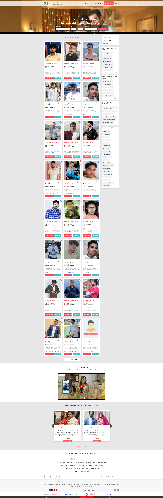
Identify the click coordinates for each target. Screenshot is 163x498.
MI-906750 (54, 300)
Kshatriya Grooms (90, 462)
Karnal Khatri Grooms (107, 64)
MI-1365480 (73, 339)
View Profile (57, 77)
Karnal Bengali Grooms (108, 87)
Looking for (58, 26)
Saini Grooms (85, 468)
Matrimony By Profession (89, 481)
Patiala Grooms (106, 154)
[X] (52, 490)
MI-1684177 (54, 142)
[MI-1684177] (53, 130)
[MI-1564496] (72, 288)
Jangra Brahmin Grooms (85, 465)
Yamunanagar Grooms (108, 182)
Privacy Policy (114, 484)
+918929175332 (89, 490)
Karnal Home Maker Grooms (109, 119)
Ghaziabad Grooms (107, 171)
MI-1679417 (54, 103)
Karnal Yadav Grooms (107, 61)
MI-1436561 (73, 103)
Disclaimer (107, 484)
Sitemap (72, 486)
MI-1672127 (92, 142)
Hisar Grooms (106, 142)
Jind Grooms (105, 137)
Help (116, 3)
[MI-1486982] (91, 170)
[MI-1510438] (72, 209)
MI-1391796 (92, 221)
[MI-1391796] (91, 209)
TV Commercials (88, 486)
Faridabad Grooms (107, 151)
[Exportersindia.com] (113, 494)
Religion (87, 26)
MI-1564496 (73, 300)
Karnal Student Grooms (108, 122)
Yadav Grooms (64, 465)
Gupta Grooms (61, 462)
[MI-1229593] (72, 170)
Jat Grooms (70, 462)
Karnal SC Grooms (107, 58)
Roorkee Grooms (106, 180)
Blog (103, 484)
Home (45, 484)
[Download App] (115, 490)
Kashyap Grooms (98, 465)
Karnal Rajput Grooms (107, 53)
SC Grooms (77, 468)
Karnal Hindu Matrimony (108, 40)
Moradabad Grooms (107, 174)
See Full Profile (52, 113)
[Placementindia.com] (50, 494)
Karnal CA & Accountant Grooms (110, 111)
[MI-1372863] (53, 170)
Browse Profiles (88, 3)
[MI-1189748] (72, 249)
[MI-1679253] (72, 130)
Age (72, 26)
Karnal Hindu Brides (107, 37)
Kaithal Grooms (106, 134)
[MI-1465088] (91, 288)
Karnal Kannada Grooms (108, 95)
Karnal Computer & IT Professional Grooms (107, 107)
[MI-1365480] (72, 328)
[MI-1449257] (72, 51)
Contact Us (64, 484)
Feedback (70, 484)
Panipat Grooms (106, 139)
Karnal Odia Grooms (107, 90)
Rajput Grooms (101, 462)
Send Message (49, 77)
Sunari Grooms (95, 468)
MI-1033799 (92, 103)
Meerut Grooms (106, 168)
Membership (51, 484)
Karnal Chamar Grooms (108, 67)
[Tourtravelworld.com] (92, 494)
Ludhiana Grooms (107, 157)
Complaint (82, 484)
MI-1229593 (73, 182)
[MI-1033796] (91, 249)
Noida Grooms (106, 160)
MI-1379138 (54, 221)
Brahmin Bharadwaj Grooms (81, 471)
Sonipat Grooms (106, 148)
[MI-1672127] (91, 130)
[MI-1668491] (53, 51)
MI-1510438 (73, 221)
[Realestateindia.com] (71, 494)
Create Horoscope (79, 486)
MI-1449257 (73, 63)
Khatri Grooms (80, 462)
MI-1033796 (92, 261)
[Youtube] (54, 490)
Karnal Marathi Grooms (108, 92)
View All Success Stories (81, 446)
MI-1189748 (73, 261)
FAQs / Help (58, 484)
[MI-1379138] (53, 209)
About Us (88, 484)
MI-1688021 (92, 339)
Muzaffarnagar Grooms (108, 165)
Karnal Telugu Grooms (108, 81)
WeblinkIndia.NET (115, 497)
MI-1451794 (54, 339)
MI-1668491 (54, 63)
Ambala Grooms (106, 131)
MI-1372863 (54, 182)
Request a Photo (91, 334)
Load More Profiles (72, 359)
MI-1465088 (92, 300)
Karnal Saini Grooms (107, 70)
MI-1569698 (54, 261)
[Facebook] (50, 490)
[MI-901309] (91, 51)
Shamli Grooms (106, 185)
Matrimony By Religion (59, 481)
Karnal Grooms (106, 43)
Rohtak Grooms (106, 145)
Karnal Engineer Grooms (108, 113)
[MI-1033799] (91, 91)
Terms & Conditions (96, 484)
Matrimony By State (73, 481)
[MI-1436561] (72, 91)
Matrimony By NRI (104, 481)
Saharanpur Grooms (107, 162)
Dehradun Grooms (107, 177)
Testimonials (76, 484)
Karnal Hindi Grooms (107, 84)
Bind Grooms (73, 465)
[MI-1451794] (53, 328)
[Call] (61, 43)
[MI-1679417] (53, 91)
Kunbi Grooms (68, 468)
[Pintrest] (57, 490)
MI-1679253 (73, 142)
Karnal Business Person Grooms (110, 116)
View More (116, 72)
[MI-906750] (53, 288)
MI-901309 (92, 63)
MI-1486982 (92, 182)
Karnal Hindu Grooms (72, 37)
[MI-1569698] (53, 249)
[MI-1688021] (91, 328)
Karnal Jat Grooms (107, 55)
